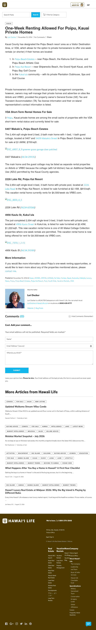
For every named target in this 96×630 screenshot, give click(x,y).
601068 (50, 278)
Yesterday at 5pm (22, 418)
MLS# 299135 (28, 156)
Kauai (8, 23)
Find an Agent (74, 553)
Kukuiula (75, 278)
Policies (70, 541)
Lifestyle (82, 278)
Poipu (10, 117)
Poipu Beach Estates (25, 59)
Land (67, 426)
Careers (72, 610)
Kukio (43, 458)
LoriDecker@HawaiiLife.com (37, 303)
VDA (72, 281)
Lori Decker (12, 37)
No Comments (39, 37)
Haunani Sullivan (10, 418)
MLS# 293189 (28, 250)
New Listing (40, 401)
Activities (10, 453)
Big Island (36, 453)
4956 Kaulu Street (25, 224)
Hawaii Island (23, 458)
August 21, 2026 (19, 476)
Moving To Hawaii (51, 463)
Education (83, 453)
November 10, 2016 (25, 37)
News (7, 281)
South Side (52, 281)
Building (47, 453)
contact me (10, 271)
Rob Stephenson (9, 445)
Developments (52, 590)
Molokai (31, 431)
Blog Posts (39, 308)
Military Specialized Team (74, 591)
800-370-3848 (65, 520)
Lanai (51, 458)
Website (30, 308)
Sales (40, 431)
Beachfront (23, 453)
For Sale (57, 278)
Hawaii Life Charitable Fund (74, 580)
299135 (43, 278)
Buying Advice (12, 426)
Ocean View (67, 463)
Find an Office (50, 532)
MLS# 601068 (28, 207)
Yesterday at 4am (22, 445)
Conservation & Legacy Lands (75, 599)
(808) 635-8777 (65, 303)
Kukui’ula (23, 74)
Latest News (78, 426)
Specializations (75, 586)
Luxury (88, 278)
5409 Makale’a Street (46, 138)
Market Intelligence (15, 431)
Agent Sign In (50, 537)
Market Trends (34, 463)
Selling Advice (52, 431)
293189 (37, 278)
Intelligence (56, 426)
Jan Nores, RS (9, 504)
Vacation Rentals (63, 281)
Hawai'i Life (8, 476)
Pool (45, 281)
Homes (63, 278)
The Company (75, 564)
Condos (9, 401)
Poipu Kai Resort (23, 66)
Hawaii (45, 426)
